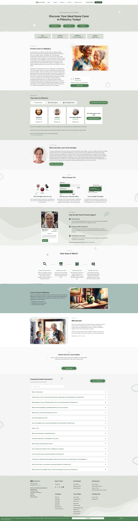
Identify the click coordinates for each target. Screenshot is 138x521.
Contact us (57, 484)
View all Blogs (69, 368)
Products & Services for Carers (99, 490)
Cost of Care (95, 497)
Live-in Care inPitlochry (37, 135)
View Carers (54, 26)
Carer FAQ (57, 501)
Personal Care (76, 513)
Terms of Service (59, 508)
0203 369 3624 (90, 2)
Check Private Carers (97, 486)
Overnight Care (76, 499)
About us (57, 497)
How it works (95, 484)
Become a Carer (77, 486)
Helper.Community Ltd (42, 487)
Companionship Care (78, 507)
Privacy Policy (58, 506)
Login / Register (98, 2)
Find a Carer (76, 484)
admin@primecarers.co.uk (35, 485)
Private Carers (76, 505)
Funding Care (95, 499)
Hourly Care (76, 501)
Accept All (88, 518)
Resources (57, 504)
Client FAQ (57, 499)
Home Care (76, 503)
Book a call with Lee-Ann (56, 164)
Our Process (68, 26)
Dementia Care (76, 511)
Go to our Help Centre (98, 380)
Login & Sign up (76, 488)
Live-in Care (76, 497)
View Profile (79, 85)
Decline (121, 518)
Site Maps (57, 503)
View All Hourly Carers (93, 118)
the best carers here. (90, 242)
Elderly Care (76, 509)
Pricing (82, 26)
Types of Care (95, 488)
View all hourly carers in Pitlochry (99, 102)
